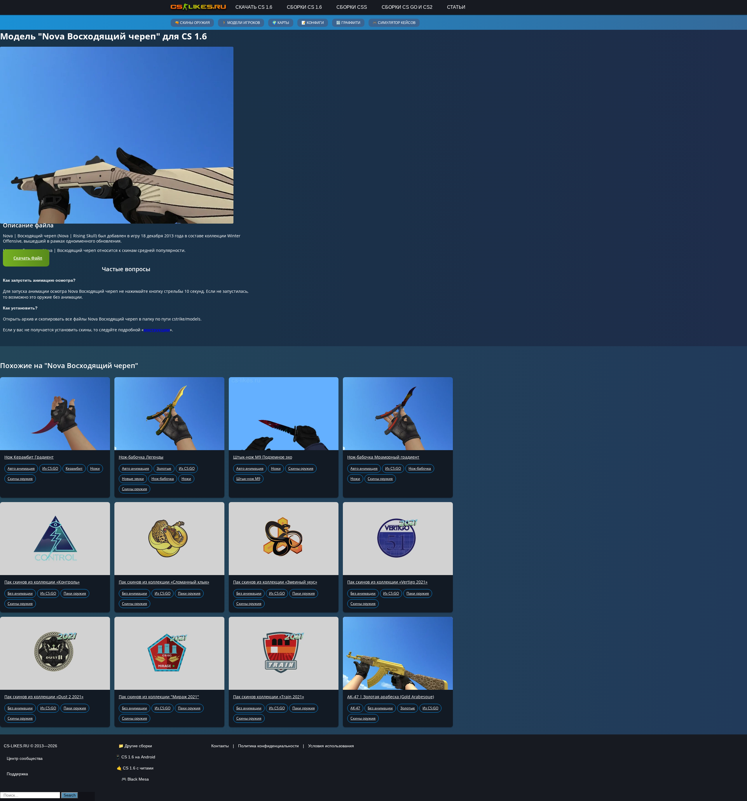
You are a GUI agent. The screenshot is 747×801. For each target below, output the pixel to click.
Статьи (456, 7)
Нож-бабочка (162, 478)
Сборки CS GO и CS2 (407, 7)
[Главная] (198, 7)
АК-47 (355, 708)
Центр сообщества (25, 758)
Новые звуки (133, 478)
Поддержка (17, 774)
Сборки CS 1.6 (304, 7)
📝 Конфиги (312, 23)
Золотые (164, 468)
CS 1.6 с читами (138, 768)
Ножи (95, 468)
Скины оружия (20, 478)
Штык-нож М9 (248, 478)
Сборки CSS (351, 7)
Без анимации (20, 593)
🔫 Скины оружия (192, 23)
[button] (26, 258)
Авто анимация (21, 468)
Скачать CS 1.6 (253, 7)
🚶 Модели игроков (241, 23)
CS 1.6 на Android (138, 757)
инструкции (157, 329)
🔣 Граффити (348, 23)
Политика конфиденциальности (268, 745)
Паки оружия (75, 593)
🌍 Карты (280, 23)
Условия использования (331, 745)
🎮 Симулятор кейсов (394, 23)
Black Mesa (138, 779)
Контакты (220, 745)
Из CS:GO (50, 468)
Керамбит (74, 468)
